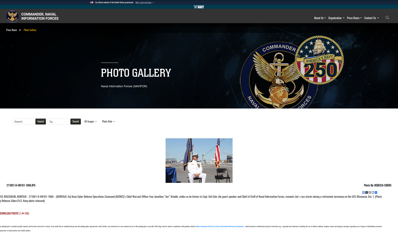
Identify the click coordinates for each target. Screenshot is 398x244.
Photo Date (107, 121)
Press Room (353, 18)
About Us (319, 18)
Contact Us (370, 18)
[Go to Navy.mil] (199, 7)
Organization (335, 18)
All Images (89, 121)
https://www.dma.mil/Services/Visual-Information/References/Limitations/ (220, 226)
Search (40, 121)
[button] (145, 2)
